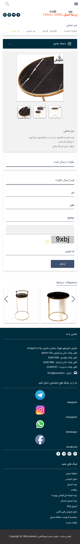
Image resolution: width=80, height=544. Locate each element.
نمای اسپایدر (71, 479)
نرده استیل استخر (69, 501)
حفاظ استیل (71, 474)
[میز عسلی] (54, 305)
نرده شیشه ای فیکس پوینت (64, 495)
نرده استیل (72, 485)
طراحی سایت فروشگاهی (47, 536)
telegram (72, 402)
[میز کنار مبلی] (17, 305)
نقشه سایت (71, 523)
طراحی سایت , (64, 536)
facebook (71, 447)
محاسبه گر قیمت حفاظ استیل (63, 517)
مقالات (74, 490)
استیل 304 (72, 506)
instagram (71, 417)
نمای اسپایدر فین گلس (66, 512)
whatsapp (71, 432)
